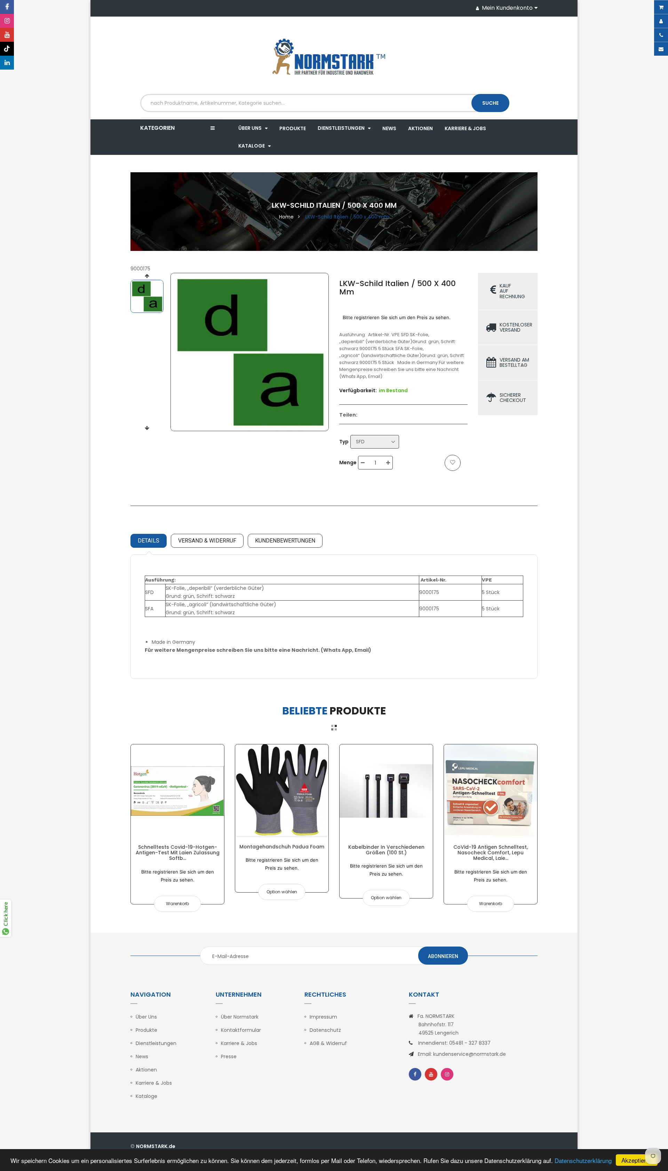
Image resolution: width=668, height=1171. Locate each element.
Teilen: (348, 414)
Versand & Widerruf (207, 540)
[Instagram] (7, 21)
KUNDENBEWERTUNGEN (285, 540)
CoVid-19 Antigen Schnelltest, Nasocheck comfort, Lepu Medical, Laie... (490, 853)
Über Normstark (240, 1016)
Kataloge (146, 1096)
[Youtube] (7, 35)
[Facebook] (7, 7)
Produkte (146, 1030)
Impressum (323, 1016)
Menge (348, 462)
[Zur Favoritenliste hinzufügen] (453, 463)
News (142, 1056)
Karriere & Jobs (154, 1082)
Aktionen (146, 1069)
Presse (229, 1056)
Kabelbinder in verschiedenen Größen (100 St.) (386, 850)
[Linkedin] (7, 63)
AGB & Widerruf (328, 1043)
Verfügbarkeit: (358, 390)
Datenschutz (325, 1030)
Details (148, 540)
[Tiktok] (7, 49)
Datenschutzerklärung (583, 1160)
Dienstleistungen (156, 1043)
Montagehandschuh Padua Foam (281, 846)
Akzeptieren (636, 1160)
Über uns (146, 1016)
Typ (344, 441)
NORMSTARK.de (155, 1146)
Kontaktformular (241, 1030)
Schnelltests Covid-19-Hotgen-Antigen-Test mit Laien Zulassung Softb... (178, 853)
